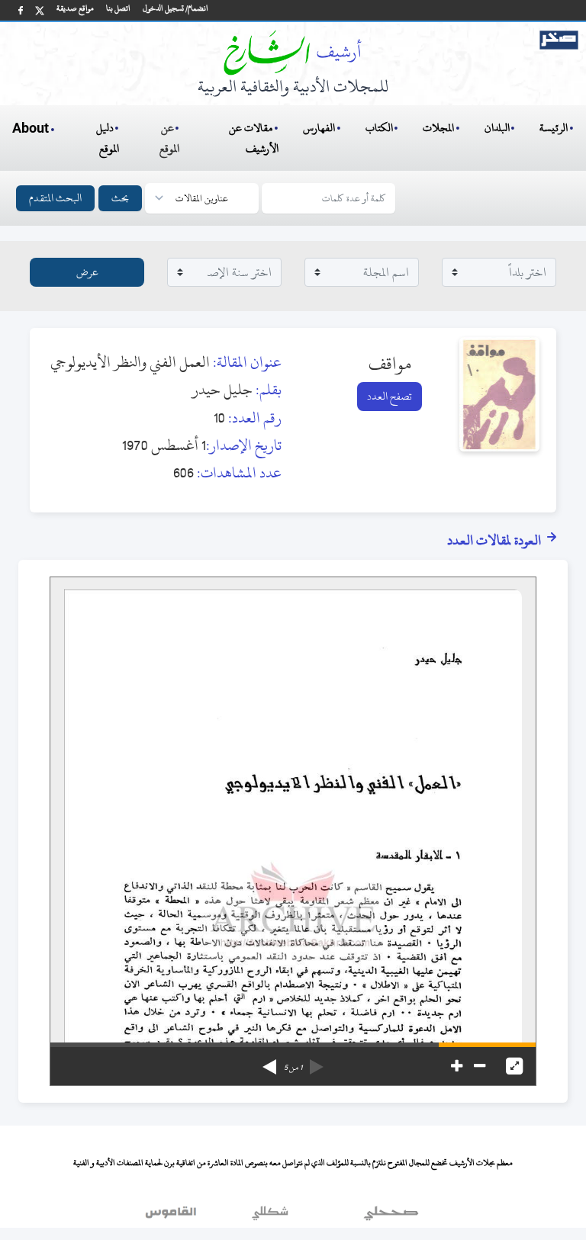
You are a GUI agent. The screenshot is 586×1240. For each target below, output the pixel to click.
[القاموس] (172, 1216)
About (30, 128)
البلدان (497, 127)
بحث (120, 198)
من (293, 1067)
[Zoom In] (456, 1066)
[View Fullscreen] (514, 1066)
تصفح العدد (389, 396)
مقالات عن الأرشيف (254, 138)
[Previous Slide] (317, 1062)
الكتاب (379, 127)
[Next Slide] (269, 1062)
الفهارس (319, 127)
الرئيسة (553, 127)
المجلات (438, 127)
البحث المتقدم (55, 198)
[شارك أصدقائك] (20, 10)
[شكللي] (270, 1216)
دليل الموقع (108, 138)
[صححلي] (391, 1216)
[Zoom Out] (479, 1066)
